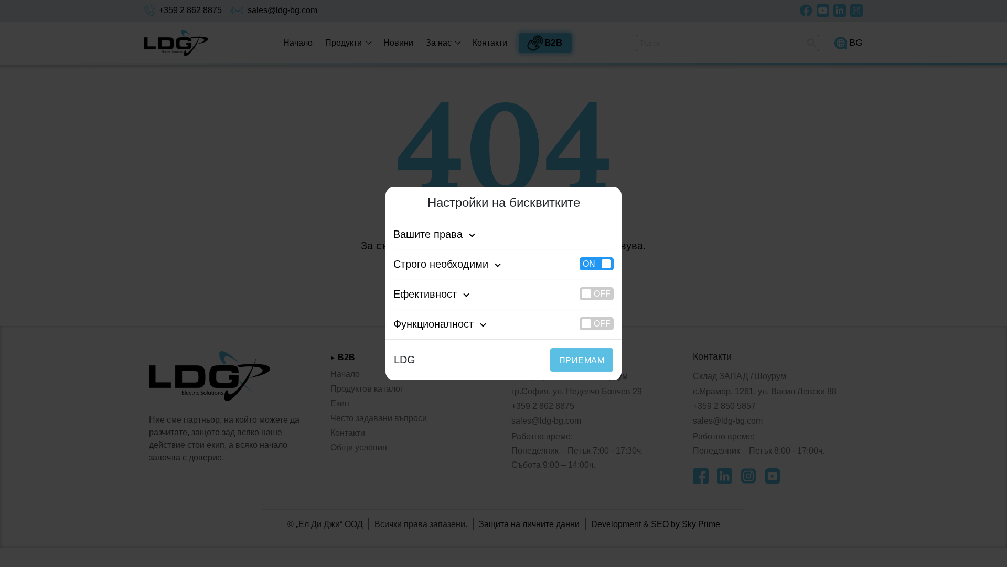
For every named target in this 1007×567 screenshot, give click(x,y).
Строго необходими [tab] (440, 264)
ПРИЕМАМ (581, 360)
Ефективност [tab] (425, 294)
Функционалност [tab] (433, 324)
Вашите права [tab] (428, 234)
